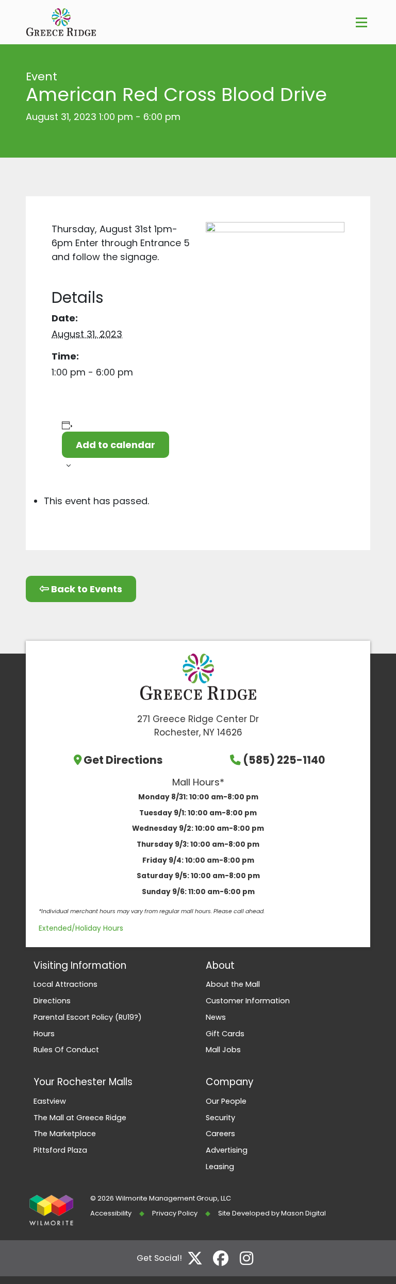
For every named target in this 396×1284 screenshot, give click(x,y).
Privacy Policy (174, 1213)
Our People (226, 1101)
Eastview (50, 1101)
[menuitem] (112, 984)
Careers (220, 1133)
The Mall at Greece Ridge (80, 1117)
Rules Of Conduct (66, 1050)
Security (220, 1117)
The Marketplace (65, 1133)
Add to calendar (115, 444)
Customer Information (248, 1001)
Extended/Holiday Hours (81, 928)
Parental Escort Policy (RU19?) (88, 1017)
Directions (52, 1001)
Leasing (220, 1166)
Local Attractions (65, 984)
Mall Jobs (223, 1050)
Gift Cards (225, 1034)
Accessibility (110, 1213)
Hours (44, 1034)
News (216, 1017)
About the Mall (233, 984)
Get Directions (123, 759)
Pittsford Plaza (60, 1150)
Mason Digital (303, 1213)
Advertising (227, 1150)
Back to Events (85, 589)
